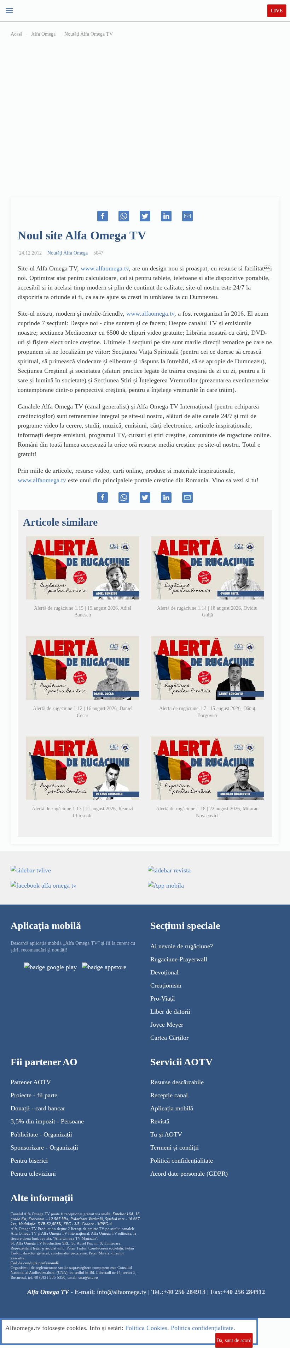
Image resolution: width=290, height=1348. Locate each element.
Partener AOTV (31, 1082)
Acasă (16, 34)
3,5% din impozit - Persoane (47, 1121)
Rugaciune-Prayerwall (178, 959)
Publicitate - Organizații (41, 1134)
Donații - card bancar (38, 1108)
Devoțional (164, 972)
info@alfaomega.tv (121, 1291)
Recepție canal (169, 1095)
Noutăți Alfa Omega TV (88, 34)
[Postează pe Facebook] (102, 216)
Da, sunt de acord (233, 1340)
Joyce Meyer (166, 1024)
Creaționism (165, 985)
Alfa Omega (43, 34)
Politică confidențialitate (181, 1160)
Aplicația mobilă (171, 1108)
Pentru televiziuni (33, 1173)
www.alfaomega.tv (105, 268)
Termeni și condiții (174, 1147)
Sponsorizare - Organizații (44, 1147)
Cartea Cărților (169, 1037)
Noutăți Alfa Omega (67, 253)
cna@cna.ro (88, 1278)
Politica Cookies (146, 1327)
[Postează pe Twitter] (145, 216)
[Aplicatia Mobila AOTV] (104, 966)
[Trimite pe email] (187, 216)
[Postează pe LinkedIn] (166, 216)
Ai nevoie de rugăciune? (181, 946)
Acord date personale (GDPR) (189, 1173)
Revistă (159, 1121)
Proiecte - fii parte (34, 1095)
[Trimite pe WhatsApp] (123, 216)
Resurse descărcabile (177, 1082)
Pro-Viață (162, 998)
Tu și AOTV (166, 1134)
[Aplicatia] (50, 966)
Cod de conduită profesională (35, 1263)
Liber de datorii (170, 1011)
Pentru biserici (29, 1160)
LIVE (277, 10)
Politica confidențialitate (202, 1327)
